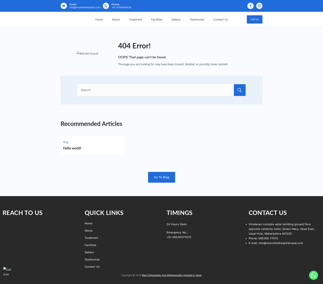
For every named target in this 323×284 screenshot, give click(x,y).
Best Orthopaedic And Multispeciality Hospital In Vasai (171, 275)
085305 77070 (268, 238)
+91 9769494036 (121, 7)
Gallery (176, 19)
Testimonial (197, 19)
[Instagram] (259, 6)
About (116, 19)
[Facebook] (250, 6)
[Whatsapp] (313, 275)
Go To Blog (161, 177)
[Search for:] (161, 90)
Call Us (254, 19)
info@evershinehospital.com (84, 7)
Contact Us (220, 19)
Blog (65, 142)
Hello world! (72, 148)
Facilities (156, 19)
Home (99, 19)
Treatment (135, 19)
